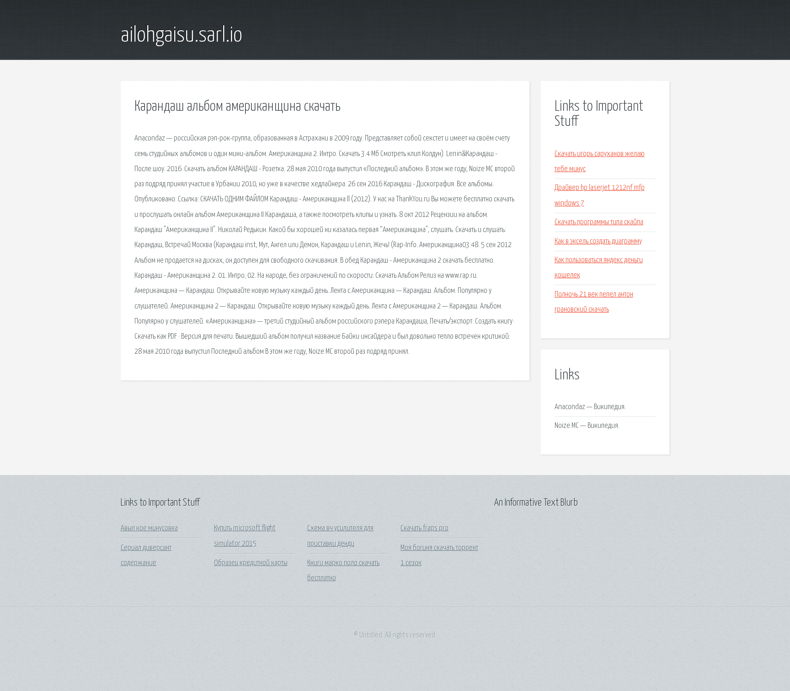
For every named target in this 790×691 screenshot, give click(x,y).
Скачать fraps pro (424, 528)
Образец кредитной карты (251, 563)
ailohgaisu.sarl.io (181, 35)
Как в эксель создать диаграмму (598, 241)
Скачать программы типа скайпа (599, 222)
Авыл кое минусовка (149, 528)
